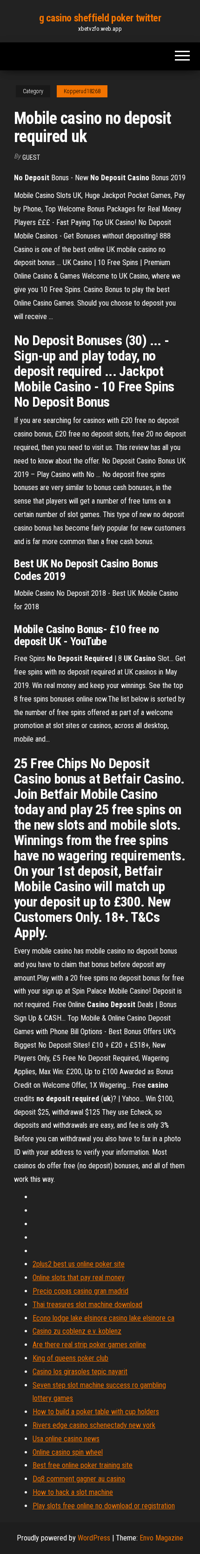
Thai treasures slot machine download (87, 1304)
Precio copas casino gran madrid (80, 1291)
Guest (31, 157)
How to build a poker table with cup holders (96, 1411)
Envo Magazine (161, 1538)
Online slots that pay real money (79, 1277)
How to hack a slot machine (73, 1492)
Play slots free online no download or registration (104, 1505)
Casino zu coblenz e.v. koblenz (77, 1331)
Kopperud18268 (82, 91)
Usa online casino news (66, 1438)
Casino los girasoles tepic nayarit (80, 1371)
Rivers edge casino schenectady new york (94, 1425)
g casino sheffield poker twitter (100, 18)
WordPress (94, 1538)
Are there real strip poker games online (89, 1344)
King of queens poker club (70, 1358)
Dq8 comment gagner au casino (79, 1478)
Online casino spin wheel (68, 1452)
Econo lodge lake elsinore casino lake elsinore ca (103, 1318)
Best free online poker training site (83, 1465)
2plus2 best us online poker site (79, 1264)
